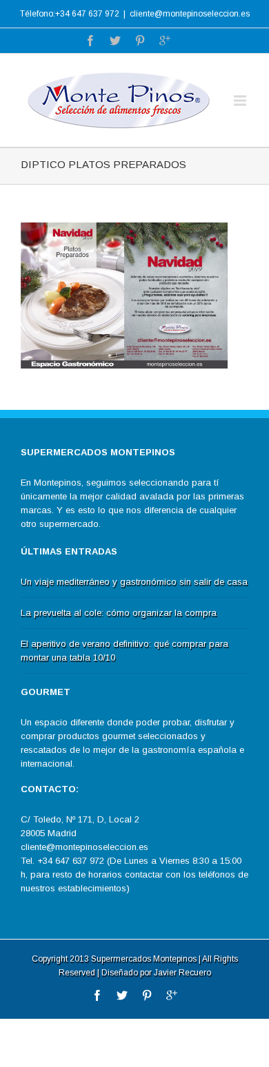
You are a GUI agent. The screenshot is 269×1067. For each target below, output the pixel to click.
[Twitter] (115, 40)
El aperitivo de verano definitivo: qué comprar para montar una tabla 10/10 (124, 651)
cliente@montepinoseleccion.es (190, 14)
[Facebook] (90, 40)
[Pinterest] (140, 40)
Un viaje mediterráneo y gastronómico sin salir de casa (134, 582)
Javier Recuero (182, 972)
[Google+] (164, 40)
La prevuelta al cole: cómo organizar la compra (119, 613)
